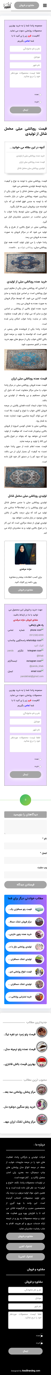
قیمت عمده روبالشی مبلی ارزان (32, 162)
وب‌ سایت (42, 867)
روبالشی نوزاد (27, 247)
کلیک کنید (38, 645)
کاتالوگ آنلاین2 (25, 1256)
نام (44, 838)
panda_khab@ (36, 666)
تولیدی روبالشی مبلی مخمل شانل (31, 168)
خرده (37, 101)
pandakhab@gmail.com (32, 676)
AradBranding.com (31, 1371)
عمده (37, 94)
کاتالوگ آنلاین (25, 1246)
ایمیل (43, 853)
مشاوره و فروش (26, 5)
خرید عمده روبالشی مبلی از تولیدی (30, 156)
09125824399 (36, 635)
